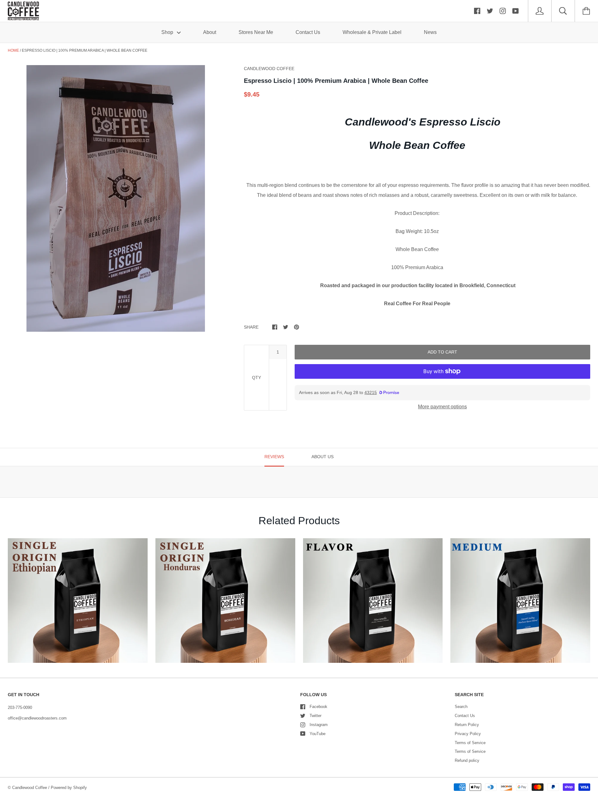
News (430, 32)
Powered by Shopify (69, 787)
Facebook (318, 706)
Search (461, 706)
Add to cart (442, 351)
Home (13, 50)
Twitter (315, 715)
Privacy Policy (468, 733)
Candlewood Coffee (29, 787)
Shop (167, 32)
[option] (115, 198)
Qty (256, 377)
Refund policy (467, 760)
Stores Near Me (256, 32)
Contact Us (308, 32)
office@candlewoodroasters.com (37, 718)
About (209, 32)
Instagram (319, 724)
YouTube (317, 733)
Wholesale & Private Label (372, 32)
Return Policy (467, 724)
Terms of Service (470, 742)
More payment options (442, 406)
